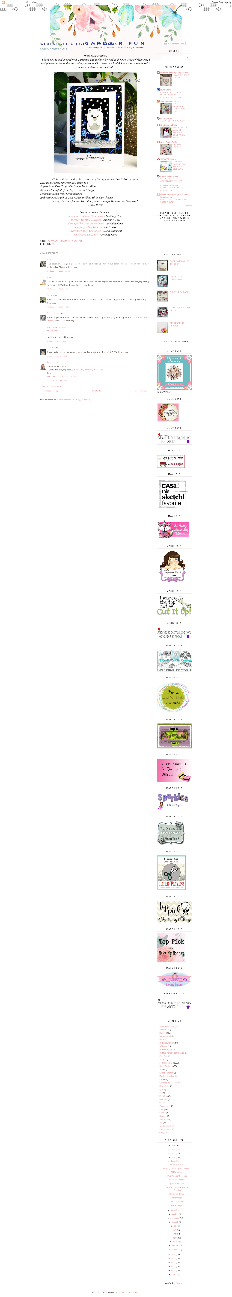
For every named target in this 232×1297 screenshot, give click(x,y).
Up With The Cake (176, 1183)
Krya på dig (164, 1086)
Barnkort (163, 1032)
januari (175, 1249)
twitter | (66, 241)
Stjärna (162, 1112)
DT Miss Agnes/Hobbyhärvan (171, 1052)
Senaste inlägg (50, 391)
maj (175, 1233)
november (175, 1210)
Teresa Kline (53, 313)
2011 (173, 1270)
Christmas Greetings (176, 1179)
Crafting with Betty (168, 125)
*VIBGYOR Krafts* (168, 159)
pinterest (77, 241)
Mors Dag (163, 1096)
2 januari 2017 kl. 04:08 (57, 380)
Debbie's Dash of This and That (62, 376)
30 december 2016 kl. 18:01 (58, 307)
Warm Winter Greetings (177, 1175)
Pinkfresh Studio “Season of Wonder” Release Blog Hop (172, 94)
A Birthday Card (179, 292)
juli (175, 1225)
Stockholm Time (175, 44)
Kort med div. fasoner (168, 1082)
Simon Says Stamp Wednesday (85, 216)
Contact (133, 80)
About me (106, 80)
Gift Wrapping (177, 1172)
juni (175, 1229)
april (175, 1237)
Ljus (161, 1089)
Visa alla (189, 206)
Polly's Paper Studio (169, 176)
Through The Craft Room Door (86, 223)
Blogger (179, 1283)
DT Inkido (163, 1046)
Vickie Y (51, 347)
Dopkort (162, 1039)
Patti (49, 259)
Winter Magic (176, 1197)
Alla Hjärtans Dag (167, 1026)
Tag (161, 1122)
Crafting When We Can (88, 227)
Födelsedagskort (166, 1062)
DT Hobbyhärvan (166, 1042)
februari (175, 1245)
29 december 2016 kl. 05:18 (58, 271)
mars (175, 1241)
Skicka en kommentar (51, 386)
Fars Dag (163, 1056)
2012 (173, 1266)
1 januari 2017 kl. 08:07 (57, 356)
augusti (175, 1221)
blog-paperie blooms (57, 327)
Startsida (96, 391)
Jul (53, 244)
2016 (173, 1157)
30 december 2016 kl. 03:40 (59, 289)
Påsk (161, 1109)
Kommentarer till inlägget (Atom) (74, 399)
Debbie (50, 362)
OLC (161, 1102)
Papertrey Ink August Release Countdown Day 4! (181, 132)
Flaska (162, 1059)
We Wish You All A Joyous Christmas (177, 1188)
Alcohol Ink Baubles (172, 121)
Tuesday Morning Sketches (86, 219)
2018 (173, 1149)
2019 (174, 1145)
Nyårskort (163, 1099)
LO (160, 1092)
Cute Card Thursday (86, 234)
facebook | (54, 241)
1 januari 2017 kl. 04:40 (57, 341)
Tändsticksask (165, 1125)
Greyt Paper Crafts (168, 142)
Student (162, 1115)
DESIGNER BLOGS (131, 1292)
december (175, 1161)
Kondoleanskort (166, 1072)
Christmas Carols (176, 1193)
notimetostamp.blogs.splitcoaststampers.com (175, 195)
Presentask (164, 1106)
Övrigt (161, 1132)
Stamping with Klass (169, 101)
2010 (174, 1274)
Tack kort (163, 1119)
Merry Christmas (177, 1201)
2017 (173, 1153)
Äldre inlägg (141, 391)
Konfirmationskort (166, 1076)
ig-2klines (52, 330)
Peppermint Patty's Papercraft (174, 72)
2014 (173, 1258)
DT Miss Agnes (165, 1049)
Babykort (163, 1029)
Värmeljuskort (165, 1129)
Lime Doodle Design (169, 185)
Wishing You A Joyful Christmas (176, 1168)
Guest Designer (166, 1066)
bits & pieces (166, 118)
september (175, 1217)
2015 (173, 1254)
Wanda (50, 295)
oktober (175, 1214)
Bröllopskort (164, 1036)
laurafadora (165, 89)
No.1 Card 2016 (177, 1164)
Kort (161, 1079)
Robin (50, 277)
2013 (173, 1262)
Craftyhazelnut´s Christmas (85, 231)
